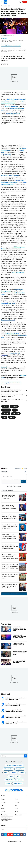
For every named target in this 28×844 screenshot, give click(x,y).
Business (3, 802)
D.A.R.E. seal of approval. (8, 320)
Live (25, 1)
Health (2, 808)
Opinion (5, 406)
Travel (16, 808)
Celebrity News (10, 779)
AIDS (4, 417)
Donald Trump (20, 769)
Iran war (20, 779)
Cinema (12, 417)
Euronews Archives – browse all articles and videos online (6, 819)
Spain (5, 772)
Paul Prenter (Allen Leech (8, 303)
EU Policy (17, 802)
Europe (3, 799)
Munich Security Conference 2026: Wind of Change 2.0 (11, 400)
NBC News (4, 38)
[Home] (1, 5)
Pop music (14, 406)
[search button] (25, 755)
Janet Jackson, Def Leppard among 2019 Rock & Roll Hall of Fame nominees (11, 390)
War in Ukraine (8, 769)
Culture (22, 772)
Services (3, 825)
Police (8, 783)
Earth (2, 805)
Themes (3, 795)
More (2, 829)
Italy (18, 776)
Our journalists (18, 814)
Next (16, 805)
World (9, 5)
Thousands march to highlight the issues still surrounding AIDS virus (12, 395)
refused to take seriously (11, 106)
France (11, 776)
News (5, 5)
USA (15, 410)
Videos (16, 811)
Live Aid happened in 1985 (11, 334)
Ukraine (14, 772)
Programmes (4, 814)
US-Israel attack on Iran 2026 (14, 765)
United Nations (18, 783)
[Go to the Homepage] (5, 2)
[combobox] (14, 755)
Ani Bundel (4, 367)
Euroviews (6, 413)
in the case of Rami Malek (13, 113)
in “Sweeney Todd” (6, 154)
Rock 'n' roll (16, 413)
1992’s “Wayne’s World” (18, 272)
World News (6, 410)
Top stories (6, 624)
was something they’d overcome (10, 175)
